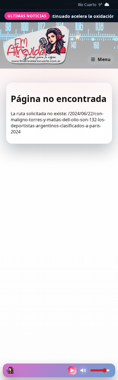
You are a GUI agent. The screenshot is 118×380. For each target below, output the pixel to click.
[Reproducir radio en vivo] (72, 370)
